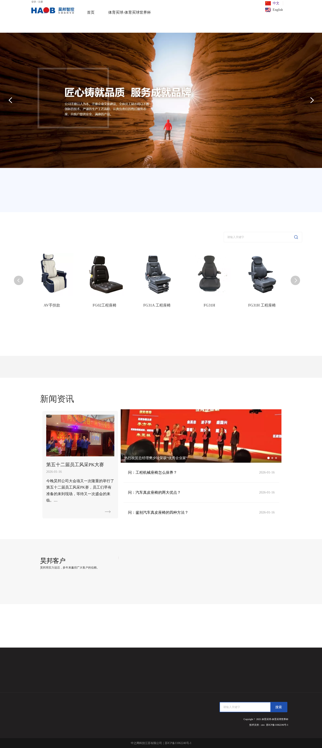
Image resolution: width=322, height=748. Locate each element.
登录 (33, 1)
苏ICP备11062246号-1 (277, 725)
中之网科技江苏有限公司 (146, 743)
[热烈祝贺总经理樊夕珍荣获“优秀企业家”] (201, 461)
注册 (40, 1)
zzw (263, 725)
